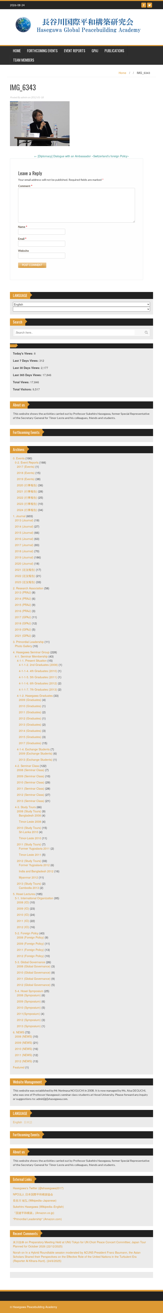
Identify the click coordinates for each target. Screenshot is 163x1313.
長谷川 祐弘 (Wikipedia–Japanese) (34, 1200)
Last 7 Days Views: (26, 361)
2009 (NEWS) (23, 1043)
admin (24, 97)
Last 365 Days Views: (28, 375)
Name (22, 226)
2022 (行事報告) (27, 497)
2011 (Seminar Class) (30, 788)
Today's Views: (23, 353)
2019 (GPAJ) (23, 629)
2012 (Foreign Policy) (30, 956)
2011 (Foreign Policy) (30, 950)
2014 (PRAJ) (23, 598)
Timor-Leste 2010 (30, 838)
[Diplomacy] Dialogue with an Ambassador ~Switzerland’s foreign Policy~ (81, 156)
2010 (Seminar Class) (30, 782)
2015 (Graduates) (30, 737)
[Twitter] (149, 5)
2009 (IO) (23, 908)
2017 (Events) (26, 467)
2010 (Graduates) (30, 706)
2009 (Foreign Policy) (30, 943)
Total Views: (21, 382)
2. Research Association (28, 588)
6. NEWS (18, 1032)
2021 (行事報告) (27, 491)
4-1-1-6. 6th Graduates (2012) (38, 683)
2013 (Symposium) (29, 1026)
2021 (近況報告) (25, 570)
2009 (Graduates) (30, 700)
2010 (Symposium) (29, 1007)
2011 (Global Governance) (33, 979)
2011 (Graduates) (30, 712)
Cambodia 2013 (29, 888)
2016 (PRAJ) (23, 611)
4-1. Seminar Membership (31, 656)
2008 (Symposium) (29, 995)
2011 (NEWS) (23, 1055)
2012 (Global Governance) (33, 985)
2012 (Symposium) (29, 1020)
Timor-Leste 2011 (30, 855)
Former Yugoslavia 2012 (34, 865)
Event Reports (74, 50)
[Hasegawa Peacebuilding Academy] (80, 27)
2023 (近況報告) (25, 582)
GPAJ (95, 50)
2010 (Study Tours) (29, 828)
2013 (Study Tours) (29, 883)
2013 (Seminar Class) (30, 801)
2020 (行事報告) (27, 485)
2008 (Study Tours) (29, 811)
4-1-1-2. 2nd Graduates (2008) (38, 665)
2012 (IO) (23, 927)
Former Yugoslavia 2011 (34, 848)
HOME (17, 50)
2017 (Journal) (24, 545)
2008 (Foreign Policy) (30, 937)
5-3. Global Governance (30, 962)
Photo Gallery (23, 646)
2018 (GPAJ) (23, 623)
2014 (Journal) (24, 526)
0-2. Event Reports (27, 462)
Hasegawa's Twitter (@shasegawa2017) (38, 1188)
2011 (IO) (23, 921)
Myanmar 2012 (28, 877)
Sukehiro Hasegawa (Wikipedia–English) (38, 1207)
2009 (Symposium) (29, 1001)
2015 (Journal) (24, 533)
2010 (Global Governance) (33, 972)
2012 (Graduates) (30, 718)
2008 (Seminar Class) (30, 770)
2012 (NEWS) (23, 1061)
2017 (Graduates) (30, 743)
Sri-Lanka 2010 (28, 832)
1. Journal (19, 516)
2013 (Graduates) (30, 724)
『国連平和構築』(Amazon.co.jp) (33, 1213)
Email (22, 238)
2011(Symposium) (28, 1014)
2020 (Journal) (24, 563)
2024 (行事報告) (27, 510)
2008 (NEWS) (23, 1036)
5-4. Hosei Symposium (29, 991)
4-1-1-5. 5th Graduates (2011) (38, 677)
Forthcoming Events (42, 50)
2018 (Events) (26, 473)
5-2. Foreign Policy (27, 933)
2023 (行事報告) (27, 504)
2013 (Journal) (24, 520)
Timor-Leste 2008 (30, 822)
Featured (18, 1067)
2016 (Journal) (24, 539)
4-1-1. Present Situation (32, 660)
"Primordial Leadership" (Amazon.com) (37, 1219)
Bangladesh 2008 (30, 815)
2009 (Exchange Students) (35, 753)
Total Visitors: (23, 389)
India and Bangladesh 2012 (36, 871)
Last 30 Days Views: (27, 368)
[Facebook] (143, 5)
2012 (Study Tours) (29, 861)
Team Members (23, 60)
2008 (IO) (23, 902)
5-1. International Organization (34, 898)
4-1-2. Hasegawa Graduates (35, 696)
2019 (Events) (26, 479)
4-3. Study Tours (25, 807)
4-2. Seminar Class (27, 766)
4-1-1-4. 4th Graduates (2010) (38, 671)
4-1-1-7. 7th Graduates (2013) (38, 689)
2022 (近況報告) (25, 576)
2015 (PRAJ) (23, 605)
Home (122, 73)
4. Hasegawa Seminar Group (31, 652)
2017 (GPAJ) (23, 617)
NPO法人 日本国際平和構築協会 (33, 1194)
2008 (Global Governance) (33, 966)
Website (23, 250)
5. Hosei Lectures (24, 894)
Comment (25, 186)
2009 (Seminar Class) (30, 776)
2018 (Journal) (24, 551)
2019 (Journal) (24, 557)
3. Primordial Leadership (28, 642)
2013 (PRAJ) (23, 592)
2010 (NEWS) (23, 1049)
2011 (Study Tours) (29, 844)
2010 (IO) (23, 915)
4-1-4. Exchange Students (33, 749)
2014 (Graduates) (30, 731)
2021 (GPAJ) (23, 636)
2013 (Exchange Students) (35, 760)
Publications (114, 50)
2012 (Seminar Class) (30, 795)
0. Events (19, 458)
